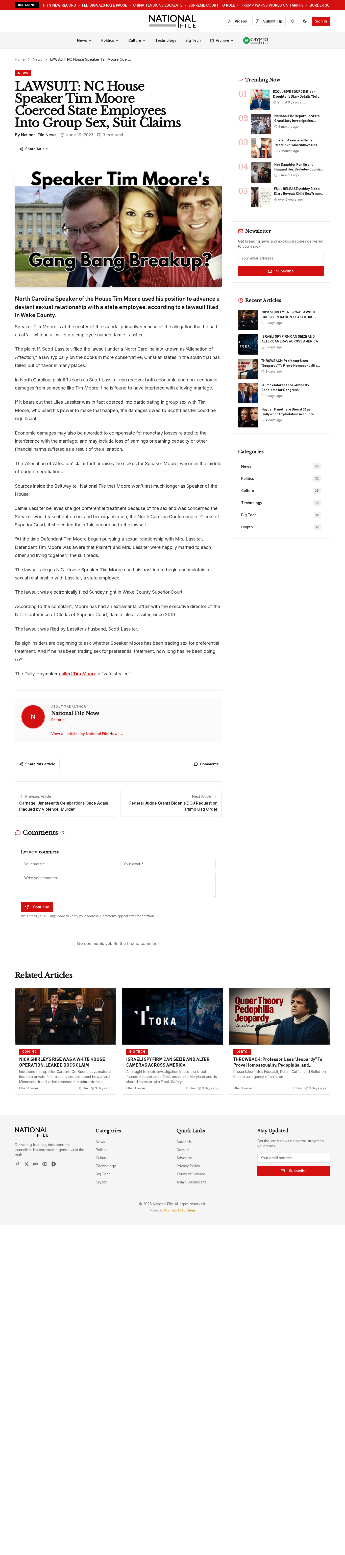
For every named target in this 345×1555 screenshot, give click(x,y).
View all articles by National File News (87, 733)
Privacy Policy (188, 1166)
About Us (184, 1141)
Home (20, 59)
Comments (209, 764)
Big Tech (193, 40)
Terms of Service (191, 1174)
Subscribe (285, 271)
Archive (222, 40)
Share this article (40, 764)
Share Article (36, 149)
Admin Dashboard (191, 1182)
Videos (241, 21)
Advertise (184, 1158)
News (82, 40)
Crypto (101, 1182)
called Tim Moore (77, 673)
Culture (134, 40)
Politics (107, 40)
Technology (165, 40)
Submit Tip (272, 21)
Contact (183, 1150)
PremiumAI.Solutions (179, 1210)
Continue (41, 907)
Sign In (321, 21)
